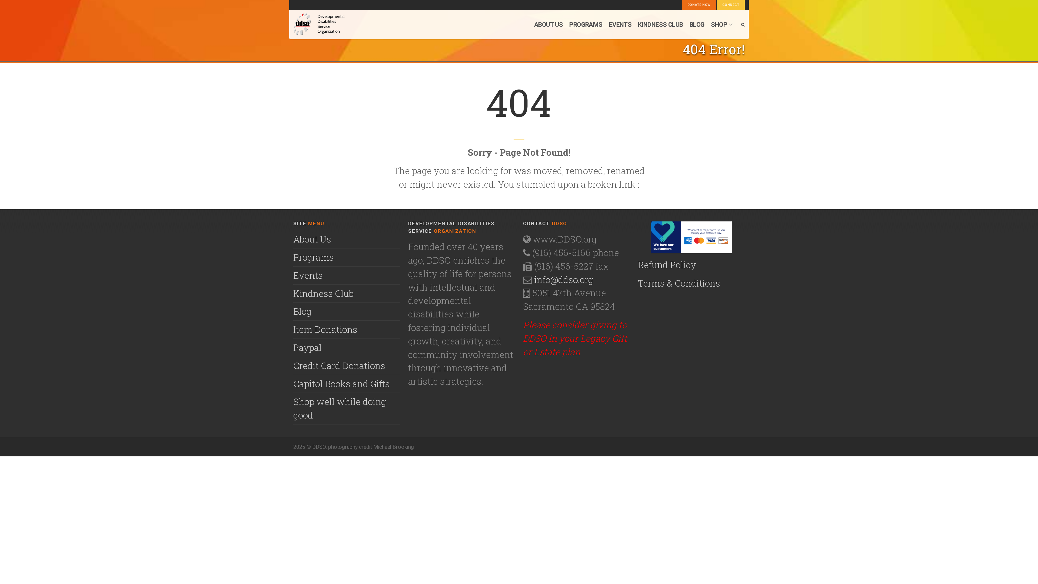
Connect (730, 5)
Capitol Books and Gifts (341, 384)
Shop (719, 24)
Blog (697, 24)
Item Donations (325, 329)
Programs (585, 24)
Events (620, 24)
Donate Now (699, 5)
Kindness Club (660, 24)
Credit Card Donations (339, 365)
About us (548, 24)
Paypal (307, 347)
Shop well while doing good (339, 408)
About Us (312, 239)
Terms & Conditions (679, 283)
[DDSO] (347, 24)
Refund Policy (667, 265)
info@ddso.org (563, 280)
